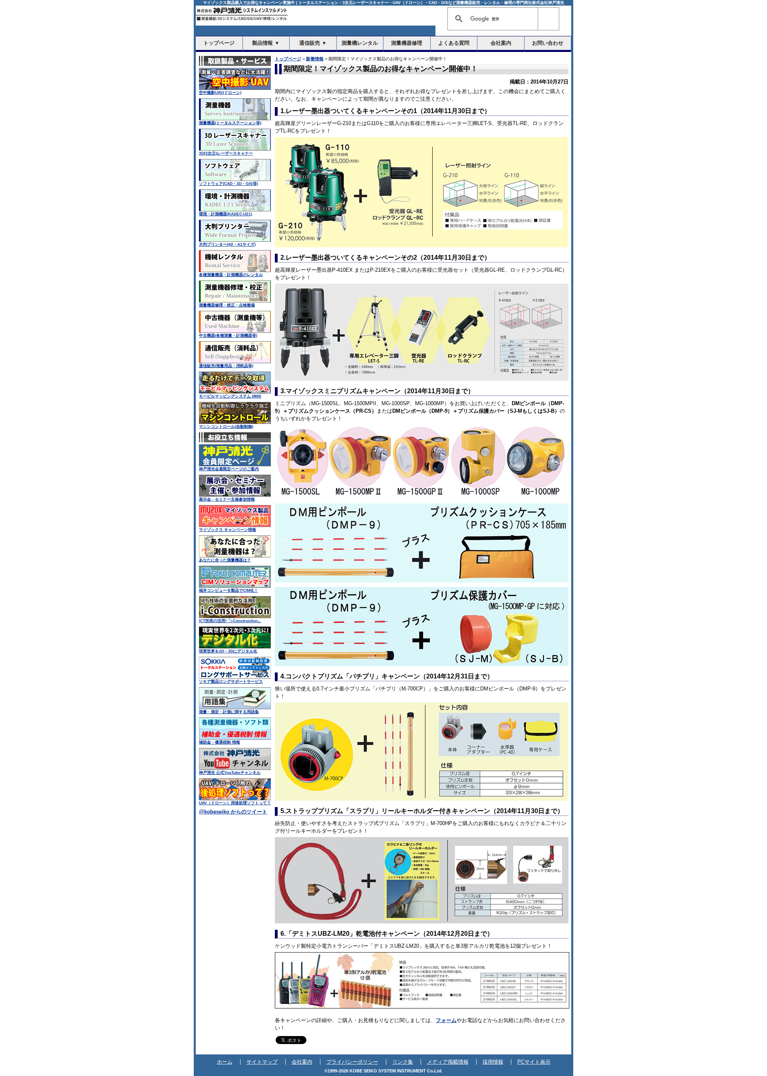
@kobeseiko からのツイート (233, 812)
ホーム (224, 1062)
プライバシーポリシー (352, 1062)
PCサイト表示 (533, 1062)
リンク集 (402, 1062)
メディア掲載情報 (448, 1062)
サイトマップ (262, 1062)
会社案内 (302, 1062)
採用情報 (493, 1062)
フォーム (446, 1020)
